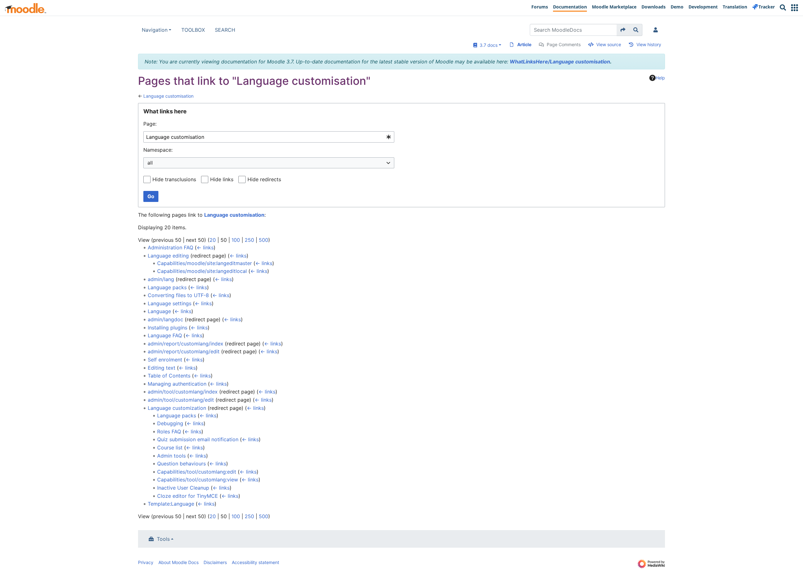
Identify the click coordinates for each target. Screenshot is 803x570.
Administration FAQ (170, 247)
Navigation (155, 30)
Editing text (161, 368)
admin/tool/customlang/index (183, 391)
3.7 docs (487, 45)
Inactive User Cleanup (183, 488)
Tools (163, 539)
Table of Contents (169, 375)
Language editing (168, 255)
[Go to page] (623, 30)
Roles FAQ (169, 431)
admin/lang (161, 279)
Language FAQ (165, 335)
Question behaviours (181, 463)
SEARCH (225, 30)
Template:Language (171, 504)
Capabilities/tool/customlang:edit (196, 472)
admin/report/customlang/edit (184, 351)
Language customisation (168, 96)
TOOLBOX (193, 30)
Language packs (167, 287)
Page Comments (564, 44)
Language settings (169, 303)
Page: (150, 124)
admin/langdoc (165, 319)
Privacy (145, 562)
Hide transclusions (174, 179)
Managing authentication (177, 384)
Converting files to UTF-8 (178, 295)
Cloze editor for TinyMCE (187, 496)
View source (608, 44)
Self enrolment (165, 359)
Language (159, 311)
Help (660, 77)
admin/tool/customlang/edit (181, 400)
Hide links (221, 179)
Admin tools (171, 456)
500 (263, 240)
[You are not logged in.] (656, 30)
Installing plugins (167, 327)
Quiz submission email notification (197, 439)
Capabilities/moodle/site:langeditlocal (202, 271)
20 (213, 240)
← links (205, 247)
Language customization (177, 408)
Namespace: (158, 150)
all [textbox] (150, 163)
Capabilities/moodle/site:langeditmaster (204, 263)
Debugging (170, 423)
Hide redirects (264, 179)
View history (648, 44)
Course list (170, 447)
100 (235, 240)
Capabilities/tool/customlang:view (197, 479)
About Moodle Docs (178, 562)
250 (249, 240)
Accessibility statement (255, 562)
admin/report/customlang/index (185, 343)
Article (524, 44)
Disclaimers (215, 562)
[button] (794, 8)
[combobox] (268, 137)
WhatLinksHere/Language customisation (560, 61)
